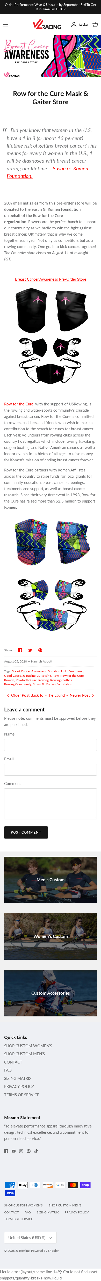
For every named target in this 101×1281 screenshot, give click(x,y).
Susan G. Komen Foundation (52, 684)
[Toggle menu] (5, 24)
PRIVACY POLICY (19, 1086)
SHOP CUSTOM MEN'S (24, 1053)
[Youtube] (14, 1151)
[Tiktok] (36, 1151)
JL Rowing (44, 676)
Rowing (43, 680)
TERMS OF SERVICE (21, 1094)
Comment (12, 783)
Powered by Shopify (45, 1251)
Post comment (26, 832)
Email (9, 758)
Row (56, 676)
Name (9, 734)
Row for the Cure (18, 404)
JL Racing (29, 676)
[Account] (72, 24)
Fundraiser (75, 671)
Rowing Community (17, 684)
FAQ (8, 1070)
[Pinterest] (29, 1151)
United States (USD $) (26, 1237)
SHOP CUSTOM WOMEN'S (28, 1045)
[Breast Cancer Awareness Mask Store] (50, 360)
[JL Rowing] (47, 25)
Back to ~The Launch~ (50, 695)
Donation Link (57, 671)
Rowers (9, 680)
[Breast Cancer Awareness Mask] (50, 541)
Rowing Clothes (61, 680)
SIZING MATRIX (18, 1078)
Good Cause (12, 676)
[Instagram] (21, 1151)
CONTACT (13, 1062)
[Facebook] (6, 1151)
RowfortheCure (26, 680)
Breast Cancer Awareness (29, 671)
